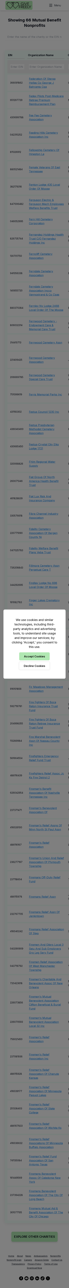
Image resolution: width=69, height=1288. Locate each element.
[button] (34, 644)
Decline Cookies (34, 665)
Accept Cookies (34, 656)
